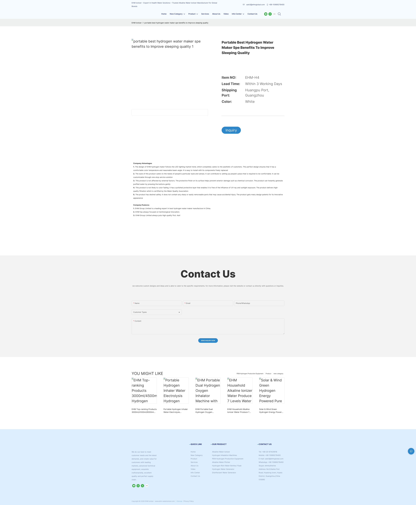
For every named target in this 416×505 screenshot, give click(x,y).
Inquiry (231, 130)
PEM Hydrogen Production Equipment (250, 373)
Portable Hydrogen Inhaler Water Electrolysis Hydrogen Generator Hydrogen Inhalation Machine (175, 411)
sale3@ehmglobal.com (255, 4)
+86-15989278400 (276, 4)
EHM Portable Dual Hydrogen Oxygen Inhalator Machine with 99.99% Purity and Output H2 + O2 (207, 411)
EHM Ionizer (137, 23)
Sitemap (179, 501)
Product (268, 373)
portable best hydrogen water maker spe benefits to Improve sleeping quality (176, 23)
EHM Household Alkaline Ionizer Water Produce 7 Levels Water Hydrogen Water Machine (238, 411)
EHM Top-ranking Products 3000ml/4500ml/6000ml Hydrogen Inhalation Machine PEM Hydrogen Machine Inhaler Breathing (144, 411)
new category (278, 373)
